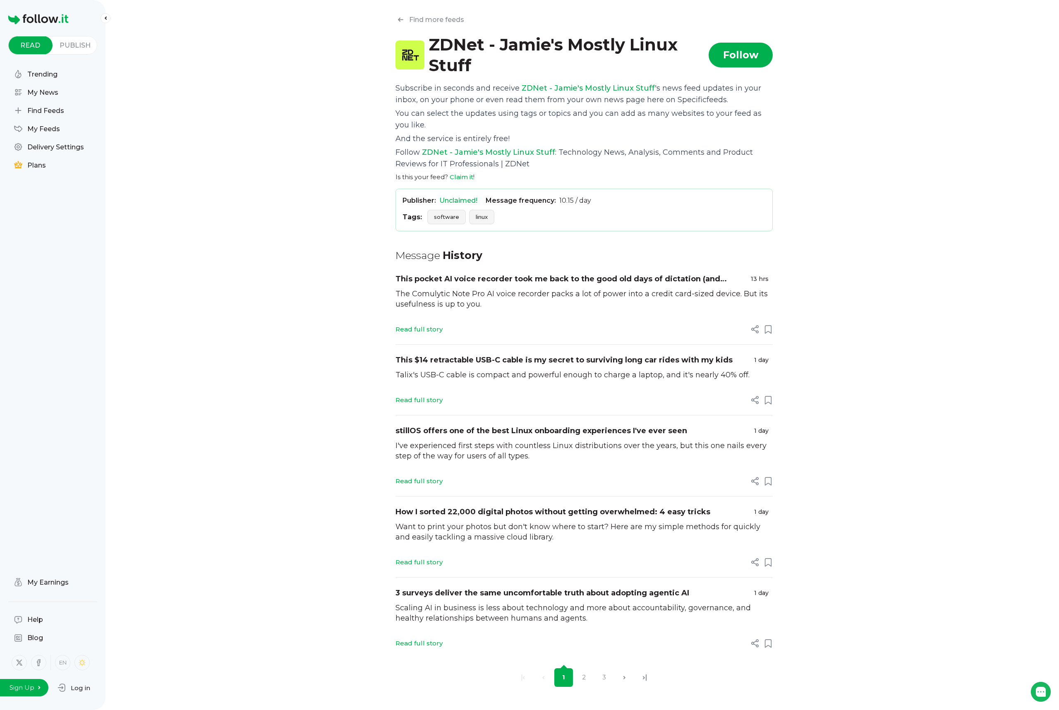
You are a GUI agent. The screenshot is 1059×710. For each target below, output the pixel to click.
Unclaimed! (458, 200)
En (63, 662)
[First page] (523, 677)
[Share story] (755, 329)
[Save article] (768, 329)
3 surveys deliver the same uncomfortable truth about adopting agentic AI (542, 592)
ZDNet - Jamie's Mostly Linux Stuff (588, 88)
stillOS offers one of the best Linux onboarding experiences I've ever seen (541, 430)
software (446, 216)
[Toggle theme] (82, 662)
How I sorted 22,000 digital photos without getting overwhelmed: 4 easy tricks (552, 511)
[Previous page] (543, 677)
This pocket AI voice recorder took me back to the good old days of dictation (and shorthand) (557, 279)
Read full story (419, 329)
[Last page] (644, 677)
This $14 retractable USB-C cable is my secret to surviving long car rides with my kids (564, 360)
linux (482, 216)
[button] (74, 688)
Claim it (461, 177)
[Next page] (624, 677)
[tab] (30, 45)
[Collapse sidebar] (105, 18)
